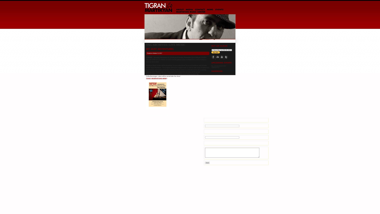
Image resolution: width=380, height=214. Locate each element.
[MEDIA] (189, 10)
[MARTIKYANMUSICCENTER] (190, 12)
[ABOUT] (180, 10)
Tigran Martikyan (158, 7)
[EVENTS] (219, 10)
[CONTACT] (200, 10)
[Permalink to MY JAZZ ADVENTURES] (160, 49)
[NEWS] (210, 10)
